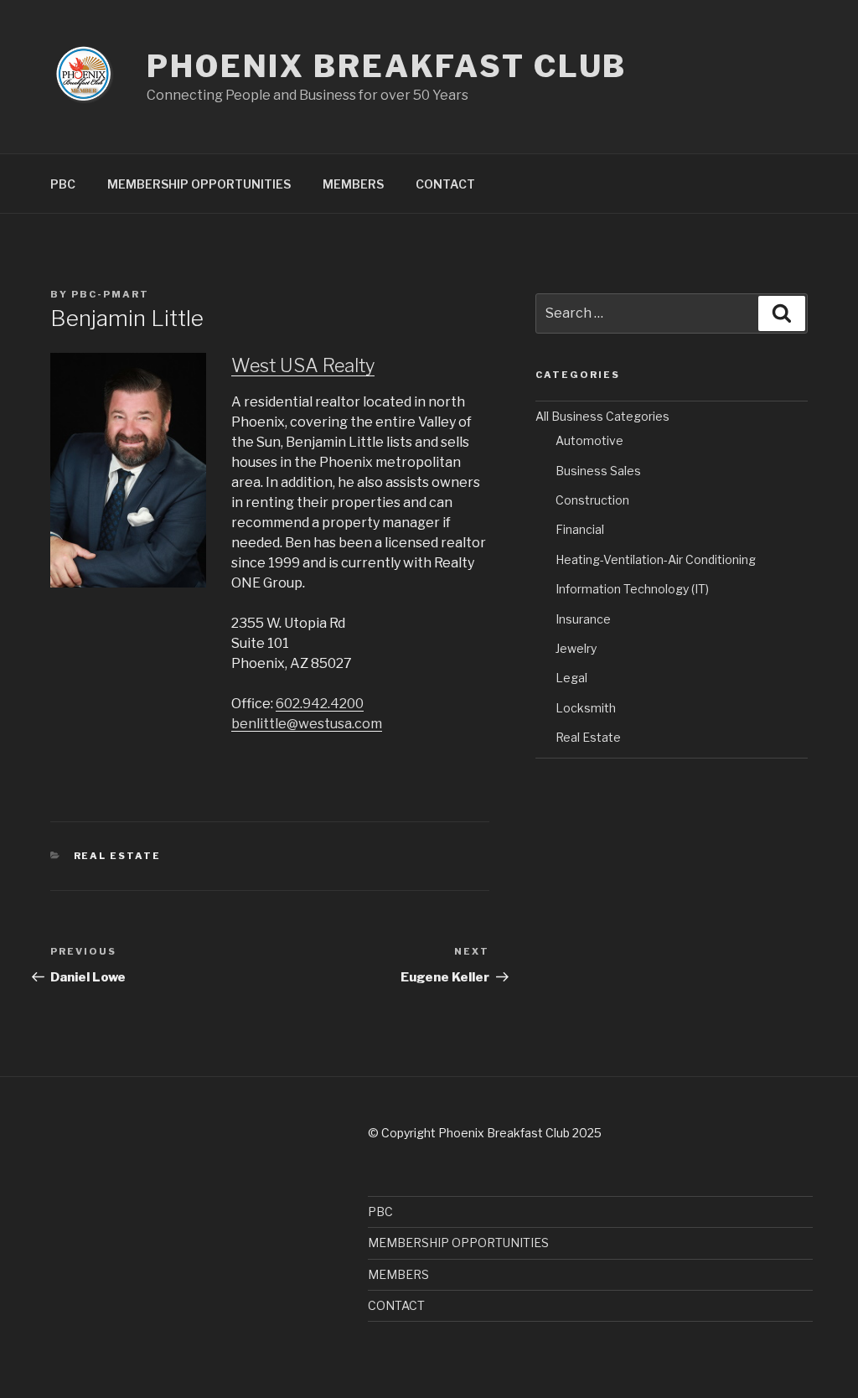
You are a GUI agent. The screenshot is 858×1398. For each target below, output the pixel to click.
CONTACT (445, 184)
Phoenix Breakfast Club (387, 66)
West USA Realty (303, 365)
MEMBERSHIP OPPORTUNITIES (199, 184)
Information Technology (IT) (632, 589)
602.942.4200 (320, 704)
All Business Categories (602, 416)
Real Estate (118, 856)
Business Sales (598, 470)
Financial (580, 529)
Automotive (589, 440)
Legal (571, 678)
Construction (592, 500)
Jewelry (576, 648)
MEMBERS (353, 184)
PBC (62, 184)
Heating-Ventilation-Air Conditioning (656, 559)
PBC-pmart (110, 294)
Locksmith (586, 708)
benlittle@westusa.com (306, 724)
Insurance (583, 619)
